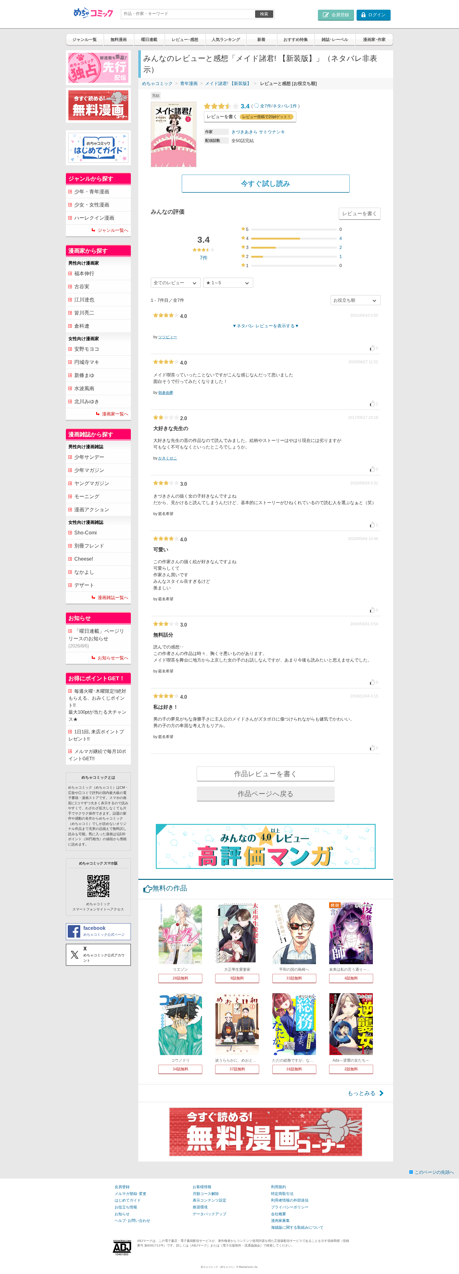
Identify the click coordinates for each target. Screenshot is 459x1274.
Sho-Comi (85, 532)
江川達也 (84, 299)
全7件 (265, 105)
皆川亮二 (84, 312)
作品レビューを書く (266, 774)
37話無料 (237, 1069)
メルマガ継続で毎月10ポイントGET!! (97, 755)
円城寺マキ (86, 362)
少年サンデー (89, 457)
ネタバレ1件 (285, 105)
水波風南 (84, 388)
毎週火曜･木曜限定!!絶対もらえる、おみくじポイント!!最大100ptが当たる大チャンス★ (97, 705)
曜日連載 (149, 39)
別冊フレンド (89, 545)
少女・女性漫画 (91, 204)
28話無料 (180, 978)
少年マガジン (89, 470)
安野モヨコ (86, 349)
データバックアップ (209, 1214)
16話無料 (294, 1069)
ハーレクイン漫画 (94, 218)
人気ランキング (226, 39)
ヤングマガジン (91, 483)
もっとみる (362, 1093)
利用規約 (278, 1187)
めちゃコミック (157, 83)
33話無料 (294, 978)
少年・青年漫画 (91, 191)
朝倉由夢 (165, 392)
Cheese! (83, 559)
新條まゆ (84, 375)
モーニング (86, 496)
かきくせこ (167, 458)
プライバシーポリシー (289, 1207)
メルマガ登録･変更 (130, 1194)
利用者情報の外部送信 (289, 1200)
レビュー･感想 (185, 39)
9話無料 (237, 978)
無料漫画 (119, 39)
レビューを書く (359, 213)
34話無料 (180, 1069)
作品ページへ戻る (266, 794)
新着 (261, 39)
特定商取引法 (282, 1194)
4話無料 (351, 978)
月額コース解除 (206, 1194)
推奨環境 (200, 1207)
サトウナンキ (272, 131)
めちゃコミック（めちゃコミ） (218, 1267)
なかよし (84, 572)
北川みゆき (86, 401)
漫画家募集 (280, 1220)
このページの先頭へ (434, 1172)
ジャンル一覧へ (113, 230)
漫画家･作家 (374, 39)
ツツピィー (167, 337)
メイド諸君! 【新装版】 (228, 83)
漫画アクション (91, 509)
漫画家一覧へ (115, 413)
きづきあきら (244, 131)
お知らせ (122, 1214)
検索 (264, 14)
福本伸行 (84, 273)
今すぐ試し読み (265, 183)
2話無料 (351, 1069)
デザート (84, 585)
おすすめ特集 (296, 39)
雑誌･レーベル (335, 39)
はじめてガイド (128, 1200)
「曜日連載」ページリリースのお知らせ (96, 638)
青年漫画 (189, 83)
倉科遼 (81, 326)
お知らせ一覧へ (113, 657)
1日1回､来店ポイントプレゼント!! (96, 735)
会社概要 (278, 1214)
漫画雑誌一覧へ (113, 597)
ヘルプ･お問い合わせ (132, 1220)
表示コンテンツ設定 (209, 1200)
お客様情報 (202, 1187)
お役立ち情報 (126, 1207)
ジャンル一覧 (84, 39)
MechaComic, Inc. (248, 1267)
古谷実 (81, 286)
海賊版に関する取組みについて (297, 1227)
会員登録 (122, 1187)
